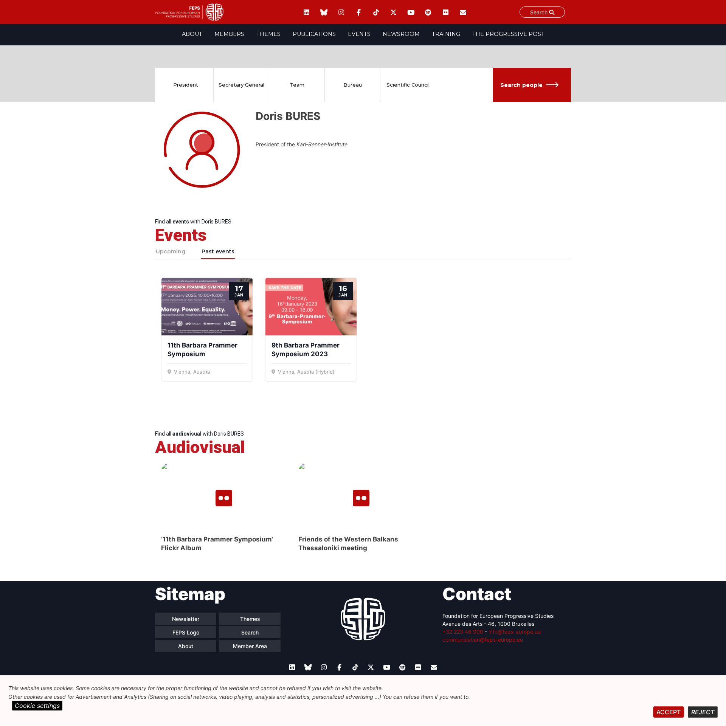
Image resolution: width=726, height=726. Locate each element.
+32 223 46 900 (462, 631)
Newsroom (401, 34)
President (185, 85)
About (192, 34)
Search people (521, 85)
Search (539, 12)
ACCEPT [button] (668, 712)
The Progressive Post (508, 34)
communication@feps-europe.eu (482, 639)
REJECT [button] (702, 712)
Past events (218, 251)
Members (229, 34)
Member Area (250, 646)
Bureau (352, 85)
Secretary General (241, 85)
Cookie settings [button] (37, 705)
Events (359, 34)
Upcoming (170, 251)
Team (297, 85)
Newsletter (185, 619)
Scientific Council (408, 85)
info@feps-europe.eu (515, 631)
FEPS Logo (185, 632)
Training (446, 34)
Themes (268, 34)
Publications (314, 34)
